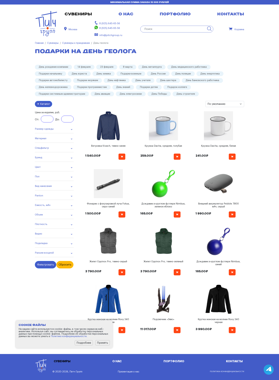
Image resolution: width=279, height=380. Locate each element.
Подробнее (84, 343)
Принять (102, 343)
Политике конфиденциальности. (69, 336)
